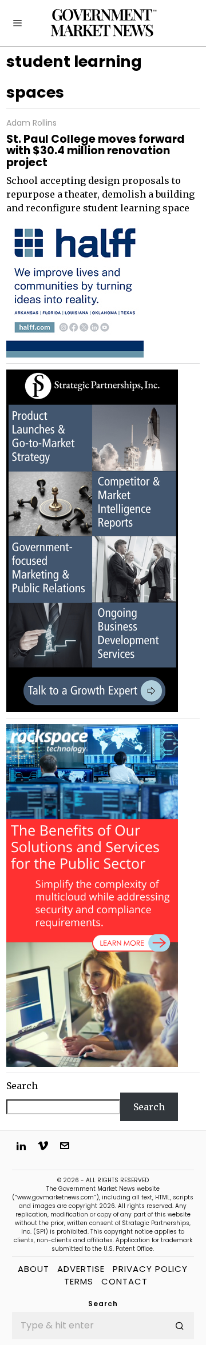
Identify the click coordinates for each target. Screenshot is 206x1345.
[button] (180, 1325)
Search (22, 1085)
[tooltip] (21, 1146)
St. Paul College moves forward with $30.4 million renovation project (95, 152)
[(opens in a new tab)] (92, 540)
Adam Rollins (31, 123)
